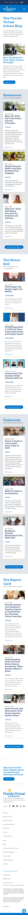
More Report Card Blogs (13, 746)
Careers (16, 2)
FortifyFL (5, 864)
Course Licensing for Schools (11, 848)
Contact (11, 2)
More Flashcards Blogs (13, 567)
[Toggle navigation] (24, 9)
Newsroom (6, 828)
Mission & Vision (7, 816)
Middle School (7, 878)
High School (6, 875)
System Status (7, 856)
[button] (6, 2)
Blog (4, 844)
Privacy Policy (6, 906)
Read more (8, 82)
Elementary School (8, 882)
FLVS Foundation (7, 836)
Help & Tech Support (8, 852)
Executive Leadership (9, 824)
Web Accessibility (8, 860)
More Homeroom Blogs (13, 247)
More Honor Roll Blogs (13, 407)
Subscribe (8, 779)
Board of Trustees (8, 820)
